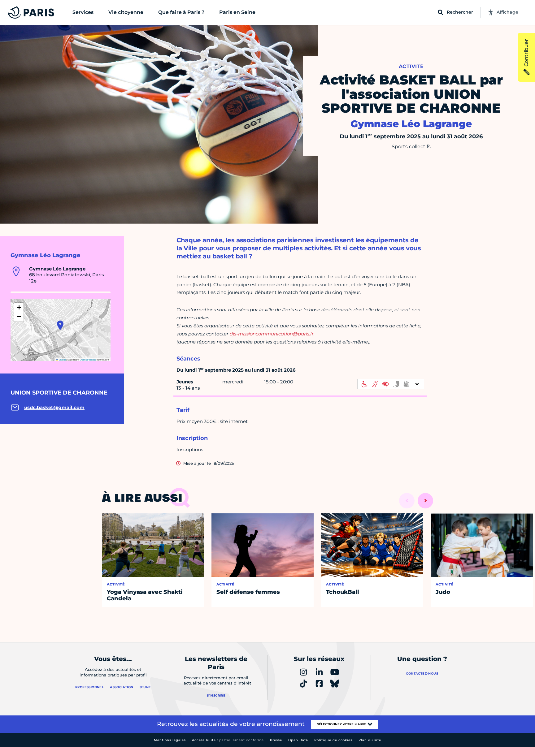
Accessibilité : (228, 740)
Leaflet (62, 359)
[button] (60, 325)
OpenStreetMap (88, 359)
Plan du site (370, 740)
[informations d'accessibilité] (390, 384)
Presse (276, 740)
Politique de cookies (333, 740)
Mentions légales (170, 740)
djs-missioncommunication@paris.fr (272, 334)
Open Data (298, 740)
